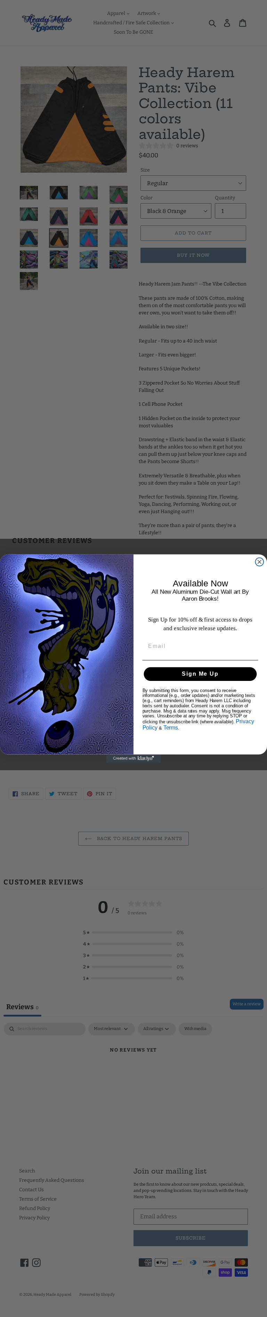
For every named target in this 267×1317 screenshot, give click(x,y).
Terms (170, 728)
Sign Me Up (200, 674)
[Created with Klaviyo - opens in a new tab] (133, 759)
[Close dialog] (260, 562)
